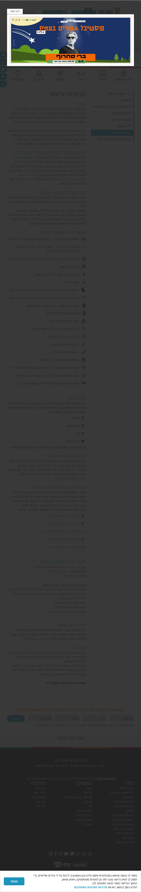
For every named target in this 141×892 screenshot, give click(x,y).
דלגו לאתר (15, 11)
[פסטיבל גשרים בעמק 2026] (70, 40)
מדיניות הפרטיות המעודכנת (90, 887)
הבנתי (14, 881)
